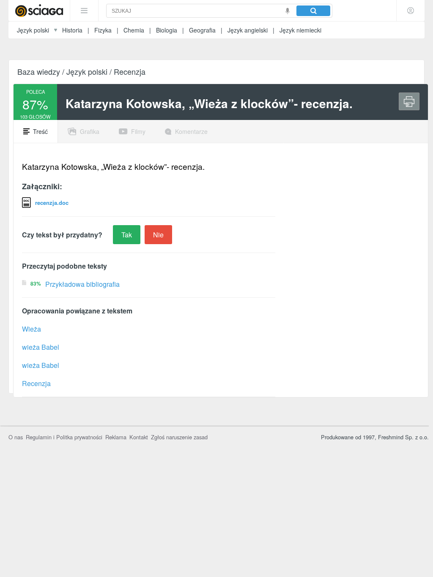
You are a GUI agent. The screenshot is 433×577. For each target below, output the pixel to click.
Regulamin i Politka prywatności (64, 437)
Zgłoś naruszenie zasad (179, 437)
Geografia (202, 30)
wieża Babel (40, 347)
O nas (15, 437)
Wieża (31, 329)
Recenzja (36, 383)
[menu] (84, 10)
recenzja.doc (52, 203)
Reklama (115, 437)
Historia (72, 30)
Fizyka (103, 30)
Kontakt (138, 437)
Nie (158, 235)
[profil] (411, 10)
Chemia (133, 30)
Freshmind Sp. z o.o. (403, 437)
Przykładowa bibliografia (82, 284)
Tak (126, 235)
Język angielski (247, 30)
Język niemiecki (300, 30)
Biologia (166, 30)
